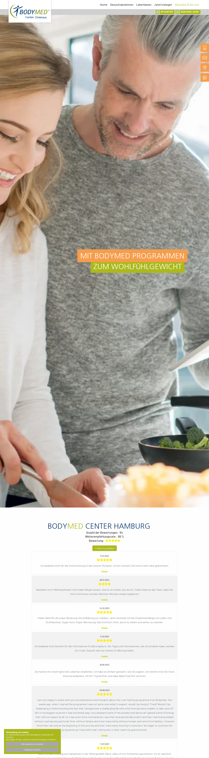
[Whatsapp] (204, 77)
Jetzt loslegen (163, 4)
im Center (167, 11)
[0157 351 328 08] (204, 47)
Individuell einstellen (32, 750)
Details (105, 571)
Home (103, 4)
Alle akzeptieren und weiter (32, 744)
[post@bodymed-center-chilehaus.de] (204, 57)
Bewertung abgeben (105, 548)
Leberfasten (143, 4)
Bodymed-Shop (190, 11)
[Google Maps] (204, 67)
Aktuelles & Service (187, 4)
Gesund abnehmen (121, 4)
